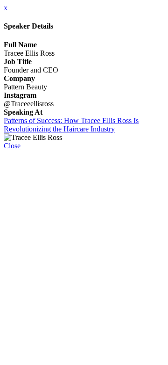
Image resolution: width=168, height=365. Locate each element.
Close (12, 146)
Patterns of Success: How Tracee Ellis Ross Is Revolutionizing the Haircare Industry (71, 125)
